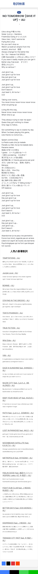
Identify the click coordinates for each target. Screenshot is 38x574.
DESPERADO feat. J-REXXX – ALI (17, 523)
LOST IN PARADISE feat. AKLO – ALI (18, 430)
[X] (8, 563)
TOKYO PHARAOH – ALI (13, 313)
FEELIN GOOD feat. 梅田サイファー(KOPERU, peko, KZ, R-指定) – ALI (18, 474)
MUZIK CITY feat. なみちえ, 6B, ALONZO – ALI (16, 384)
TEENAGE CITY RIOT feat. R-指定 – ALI (17, 539)
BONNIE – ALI (8, 285)
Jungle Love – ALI (10, 273)
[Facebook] (4, 563)
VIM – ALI (7, 355)
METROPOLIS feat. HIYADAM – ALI (17, 458)
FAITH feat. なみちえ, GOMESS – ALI (18, 413)
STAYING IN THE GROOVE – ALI (16, 300)
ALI (19, 12)
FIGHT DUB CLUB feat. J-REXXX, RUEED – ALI (17, 489)
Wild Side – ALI (9, 340)
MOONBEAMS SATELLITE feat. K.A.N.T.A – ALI (16, 444)
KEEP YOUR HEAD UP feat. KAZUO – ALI (18, 399)
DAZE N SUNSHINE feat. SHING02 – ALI (18, 369)
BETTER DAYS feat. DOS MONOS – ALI (17, 509)
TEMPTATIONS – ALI (11, 258)
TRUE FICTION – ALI (11, 328)
